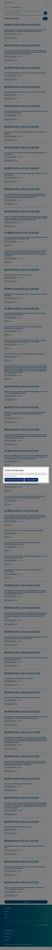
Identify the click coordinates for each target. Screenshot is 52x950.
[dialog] (26, 475)
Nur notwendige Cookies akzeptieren (14, 479)
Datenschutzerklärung (11, 476)
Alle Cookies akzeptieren (31, 479)
